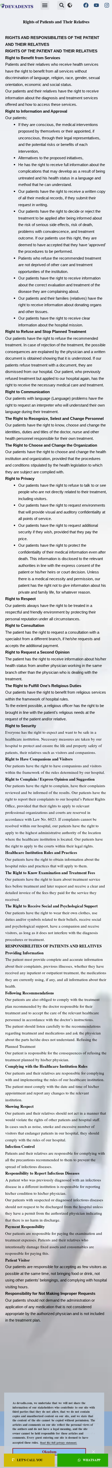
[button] (45, 5)
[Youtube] (96, 5)
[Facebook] (86, 5)
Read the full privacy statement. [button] (58, 1442)
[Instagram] (107, 5)
